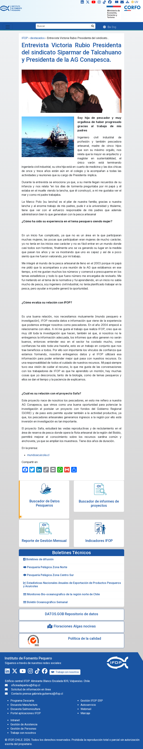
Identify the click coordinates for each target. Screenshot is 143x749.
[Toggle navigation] (8, 26)
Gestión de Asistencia (23, 724)
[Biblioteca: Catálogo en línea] (117, 3)
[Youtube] (94, 3)
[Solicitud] (122, 3)
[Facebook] (111, 3)
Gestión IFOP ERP (92, 700)
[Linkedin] (81, 3)
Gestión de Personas (23, 728)
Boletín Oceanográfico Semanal (47, 602)
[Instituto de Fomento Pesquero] (11, 8)
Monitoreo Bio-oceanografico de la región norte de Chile (63, 594)
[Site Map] (128, 3)
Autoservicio (88, 704)
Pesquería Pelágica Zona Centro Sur (50, 575)
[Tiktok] (105, 3)
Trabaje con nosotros (67, 672)
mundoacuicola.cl (38, 455)
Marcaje (85, 713)
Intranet (15, 720)
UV (136, 2)
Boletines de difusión (40, 559)
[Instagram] (100, 3)
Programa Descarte (22, 700)
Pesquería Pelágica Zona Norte (46, 567)
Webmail (86, 709)
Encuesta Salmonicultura (25, 709)
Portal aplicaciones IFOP (25, 713)
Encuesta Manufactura (23, 704)
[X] (88, 3)
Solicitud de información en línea (31, 689)
